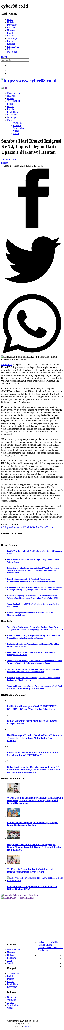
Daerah (10, 106)
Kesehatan (12, 114)
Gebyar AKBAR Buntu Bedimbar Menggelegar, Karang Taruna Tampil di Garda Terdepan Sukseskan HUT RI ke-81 (34, 847)
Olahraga (11, 117)
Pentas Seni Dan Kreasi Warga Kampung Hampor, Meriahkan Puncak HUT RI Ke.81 (32, 754)
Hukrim (10, 22)
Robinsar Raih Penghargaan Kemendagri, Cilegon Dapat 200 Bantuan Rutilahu (32, 823)
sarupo (28, 1026)
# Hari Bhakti (24, 527)
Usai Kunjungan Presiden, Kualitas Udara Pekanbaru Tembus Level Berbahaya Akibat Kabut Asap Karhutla (34, 738)
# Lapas (14, 527)
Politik (10, 33)
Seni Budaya (19, 128)
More (9, 120)
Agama (10, 1002)
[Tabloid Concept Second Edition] (17, 897)
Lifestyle (11, 27)
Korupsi (11, 43)
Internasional (13, 25)
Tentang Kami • (47, 945)
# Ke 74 (34, 527)
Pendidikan (12, 112)
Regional (11, 35)
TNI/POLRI (13, 973)
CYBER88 (6, 364)
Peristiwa (11, 957)
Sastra (16, 133)
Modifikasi (12, 52)
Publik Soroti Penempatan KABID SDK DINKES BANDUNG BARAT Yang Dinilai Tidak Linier (32, 707)
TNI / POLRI (13, 101)
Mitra (9, 49)
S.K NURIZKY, (9, 159)
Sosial (10, 963)
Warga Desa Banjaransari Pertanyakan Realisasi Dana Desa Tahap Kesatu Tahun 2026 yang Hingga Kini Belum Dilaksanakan (35, 800)
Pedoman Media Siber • (50, 947)
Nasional (11, 30)
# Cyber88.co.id (45, 527)
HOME (4, 57)
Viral (9, 960)
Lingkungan (13, 46)
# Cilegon (5, 527)
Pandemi (17, 125)
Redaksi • (44, 942)
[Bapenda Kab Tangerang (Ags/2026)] (19, 895)
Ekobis (10, 109)
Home (10, 19)
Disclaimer (43, 950)
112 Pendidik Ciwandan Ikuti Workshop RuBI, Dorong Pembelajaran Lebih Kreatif (31, 870)
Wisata (16, 131)
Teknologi (12, 38)
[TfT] (4, 88)
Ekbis (10, 41)
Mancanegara (13, 93)
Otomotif (17, 122)
